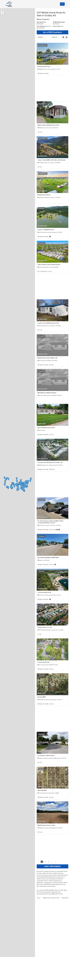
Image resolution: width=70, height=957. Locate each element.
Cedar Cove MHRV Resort (46, 229)
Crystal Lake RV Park (44, 592)
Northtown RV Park (44, 66)
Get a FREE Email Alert (52, 32)
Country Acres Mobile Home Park (48, 323)
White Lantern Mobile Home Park (48, 125)
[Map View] (63, 37)
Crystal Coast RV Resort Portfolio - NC (50, 462)
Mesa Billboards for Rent (56, 894)
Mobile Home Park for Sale (46, 825)
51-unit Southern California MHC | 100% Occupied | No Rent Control (50, 522)
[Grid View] (66, 37)
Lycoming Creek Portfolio (46, 755)
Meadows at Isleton (44, 195)
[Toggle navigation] (62, 4)
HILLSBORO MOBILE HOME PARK (48, 557)
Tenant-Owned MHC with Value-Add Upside (51, 160)
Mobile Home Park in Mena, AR (47, 358)
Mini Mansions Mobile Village (47, 393)
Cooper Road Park (44, 662)
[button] (20, 484)
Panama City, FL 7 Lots (45, 627)
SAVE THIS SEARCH (52, 866)
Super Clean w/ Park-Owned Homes (49, 264)
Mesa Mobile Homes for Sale (55, 890)
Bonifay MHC (42, 697)
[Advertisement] (52, 846)
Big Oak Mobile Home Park (46, 427)
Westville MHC (42, 790)
